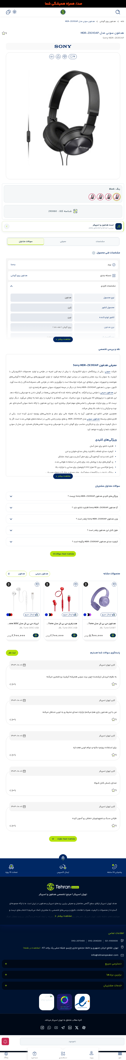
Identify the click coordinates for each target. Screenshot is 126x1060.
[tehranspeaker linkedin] (70, 1028)
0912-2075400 (78, 941)
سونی (107, 371)
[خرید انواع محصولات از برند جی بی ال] (63, 4)
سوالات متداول (25, 241)
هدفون (21, 573)
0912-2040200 (95, 941)
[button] (120, 1055)
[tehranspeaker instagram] (42, 1028)
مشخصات (100, 241)
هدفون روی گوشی (108, 21)
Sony (13, 264)
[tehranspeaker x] (77, 1028)
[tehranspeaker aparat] (83, 1028)
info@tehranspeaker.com (104, 955)
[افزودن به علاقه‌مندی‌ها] (65, 56)
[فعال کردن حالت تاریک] (14, 11)
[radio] (116, 196)
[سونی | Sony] (63, 46)
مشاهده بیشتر (64, 339)
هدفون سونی (93, 419)
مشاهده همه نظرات (66, 839)
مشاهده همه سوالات (64, 554)
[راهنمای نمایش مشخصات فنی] (94, 253)
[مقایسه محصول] (51, 56)
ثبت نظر (12, 652)
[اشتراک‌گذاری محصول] (58, 56)
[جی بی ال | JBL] (86, 584)
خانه (122, 21)
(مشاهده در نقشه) (31, 948)
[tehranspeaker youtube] (56, 1028)
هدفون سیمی (106, 392)
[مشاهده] (112, 635)
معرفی (63, 241)
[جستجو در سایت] (117, 12)
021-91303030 (111, 941)
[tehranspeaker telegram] (63, 1028)
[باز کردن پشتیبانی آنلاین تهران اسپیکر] (8, 12)
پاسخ (13, 684)
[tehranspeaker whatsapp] (49, 1028)
